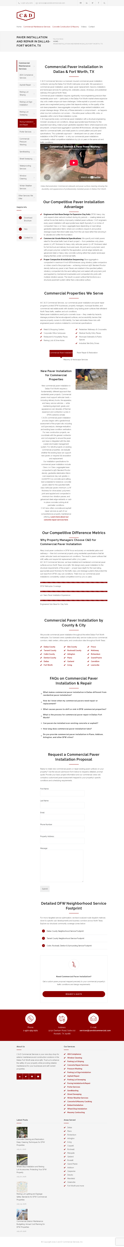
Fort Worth (48, 665)
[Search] (104, 3)
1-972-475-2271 (27, 3)
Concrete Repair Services (77, 1065)
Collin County (49, 654)
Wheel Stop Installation (77, 1109)
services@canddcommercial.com (52, 3)
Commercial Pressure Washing (24, 142)
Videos (84, 27)
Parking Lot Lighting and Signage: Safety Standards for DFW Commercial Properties (32, 1197)
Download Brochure (28, 219)
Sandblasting (25, 152)
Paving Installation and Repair (26, 123)
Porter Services (25, 132)
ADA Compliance (74, 1054)
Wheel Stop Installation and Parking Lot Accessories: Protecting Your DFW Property (32, 1169)
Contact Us (28, 238)
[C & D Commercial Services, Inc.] (26, 15)
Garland (70, 661)
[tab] (61, 353)
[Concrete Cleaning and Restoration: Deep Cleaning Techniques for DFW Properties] (22, 1132)
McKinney (95, 650)
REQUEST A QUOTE (74, 994)
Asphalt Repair (25, 85)
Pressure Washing (74, 1069)
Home (19, 27)
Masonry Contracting (76, 1112)
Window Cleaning (23, 177)
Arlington (71, 654)
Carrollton (95, 661)
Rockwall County (74, 650)
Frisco (93, 647)
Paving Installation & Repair (78, 1083)
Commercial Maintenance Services (36, 27)
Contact (92, 27)
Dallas (46, 661)
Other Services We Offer (25, 197)
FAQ (25, 229)
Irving (69, 665)
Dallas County (49, 647)
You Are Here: (58, 39)
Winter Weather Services (26, 187)
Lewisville (95, 665)
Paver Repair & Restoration (87, 353)
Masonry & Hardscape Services (75, 360)
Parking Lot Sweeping (24, 113)
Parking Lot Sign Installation (26, 103)
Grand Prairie (96, 658)
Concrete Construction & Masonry (65, 27)
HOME (55, 41)
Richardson (95, 654)
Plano (69, 658)
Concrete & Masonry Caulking (79, 1101)
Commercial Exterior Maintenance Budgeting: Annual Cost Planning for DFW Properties (31, 1224)
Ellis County (72, 647)
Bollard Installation (75, 1105)
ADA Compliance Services (26, 76)
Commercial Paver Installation (61, 353)
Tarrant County (50, 650)
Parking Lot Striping (24, 93)
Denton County (50, 658)
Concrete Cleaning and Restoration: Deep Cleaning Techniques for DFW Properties (31, 1142)
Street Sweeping (26, 159)
